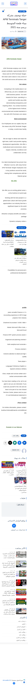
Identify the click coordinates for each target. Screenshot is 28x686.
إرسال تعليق (21, 504)
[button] (19, 443)
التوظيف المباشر (21, 626)
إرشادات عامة (21, 621)
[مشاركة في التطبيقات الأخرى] (5, 443)
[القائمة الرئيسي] (25, 3)
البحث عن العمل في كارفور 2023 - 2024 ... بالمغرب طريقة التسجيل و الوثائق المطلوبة (8, 593)
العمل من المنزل (21, 629)
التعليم (23, 624)
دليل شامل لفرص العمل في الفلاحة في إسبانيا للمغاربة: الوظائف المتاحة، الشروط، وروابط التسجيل (8, 575)
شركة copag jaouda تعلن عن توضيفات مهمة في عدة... (21, 242)
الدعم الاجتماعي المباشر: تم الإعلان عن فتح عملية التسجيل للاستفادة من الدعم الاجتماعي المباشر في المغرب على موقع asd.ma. (8, 603)
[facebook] (14, 526)
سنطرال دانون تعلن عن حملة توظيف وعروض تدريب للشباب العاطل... (20, 261)
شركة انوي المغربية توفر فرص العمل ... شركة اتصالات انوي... (21, 472)
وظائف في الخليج (21, 640)
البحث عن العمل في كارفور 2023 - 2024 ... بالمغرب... (8, 472)
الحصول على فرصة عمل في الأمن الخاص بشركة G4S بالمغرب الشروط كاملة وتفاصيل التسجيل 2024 (8, 565)
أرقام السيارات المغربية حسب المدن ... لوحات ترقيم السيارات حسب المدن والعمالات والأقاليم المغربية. (8, 556)
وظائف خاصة (22, 11)
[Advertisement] (14, 292)
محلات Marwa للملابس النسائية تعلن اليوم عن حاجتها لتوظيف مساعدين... (20, 489)
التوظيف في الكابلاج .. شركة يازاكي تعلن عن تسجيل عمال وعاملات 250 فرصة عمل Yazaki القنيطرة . (8, 612)
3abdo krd (20, 31)
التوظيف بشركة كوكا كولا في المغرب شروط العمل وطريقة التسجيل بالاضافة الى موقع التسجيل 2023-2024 (8, 584)
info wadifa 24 (6, 680)
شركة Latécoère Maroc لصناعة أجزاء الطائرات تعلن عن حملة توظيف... (8, 243)
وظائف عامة (22, 635)
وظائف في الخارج (20, 637)
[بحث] (3, 3)
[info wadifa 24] (14, 3)
